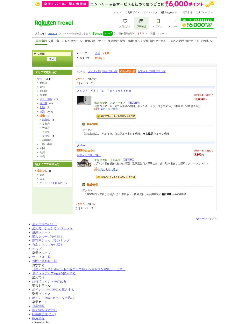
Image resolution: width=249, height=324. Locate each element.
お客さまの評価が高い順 (152, 71)
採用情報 (38, 318)
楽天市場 (187, 12)
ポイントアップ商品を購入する (54, 273)
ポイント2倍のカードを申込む (53, 297)
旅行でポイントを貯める (49, 281)
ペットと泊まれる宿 (51, 182)
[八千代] (127, 160)
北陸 (42, 107)
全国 (97, 53)
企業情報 (38, 306)
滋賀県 (46, 119)
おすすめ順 (94, 71)
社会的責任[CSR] (44, 314)
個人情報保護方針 (44, 310)
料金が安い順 (109, 71)
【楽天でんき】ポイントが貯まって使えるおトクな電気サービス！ (78, 269)
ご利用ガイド (132, 12)
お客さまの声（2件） (89, 155)
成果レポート (41, 232)
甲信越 (43, 103)
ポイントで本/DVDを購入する (53, 289)
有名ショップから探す (47, 244)
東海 (42, 111)
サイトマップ (150, 12)
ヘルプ (117, 12)
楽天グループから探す (47, 236)
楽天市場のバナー (44, 224)
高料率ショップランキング (50, 240)
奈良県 (46, 136)
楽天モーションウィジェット (52, 228)
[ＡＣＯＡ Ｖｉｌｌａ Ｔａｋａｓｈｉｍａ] (132, 103)
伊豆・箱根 (46, 99)
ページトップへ (208, 218)
